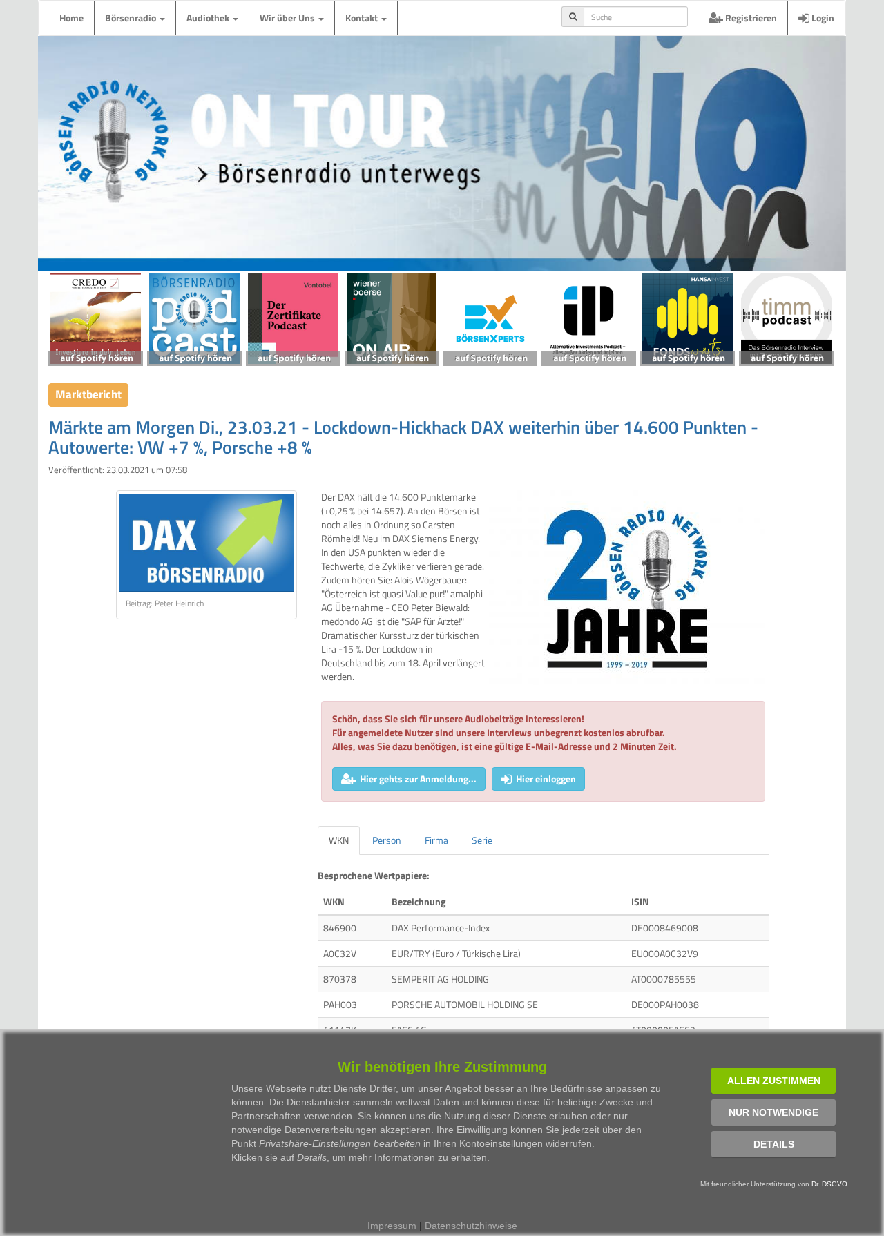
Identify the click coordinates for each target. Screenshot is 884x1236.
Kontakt (362, 17)
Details (773, 1144)
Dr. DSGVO (829, 1184)
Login (821, 17)
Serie (482, 840)
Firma (436, 840)
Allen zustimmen (773, 1080)
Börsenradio (131, 17)
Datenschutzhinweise (471, 1225)
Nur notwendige (773, 1112)
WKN (339, 840)
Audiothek (208, 17)
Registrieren (750, 17)
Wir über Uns (288, 17)
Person (386, 840)
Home (71, 17)
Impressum (391, 1225)
